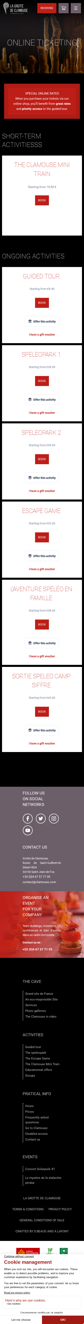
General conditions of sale (42, 1220)
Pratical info (37, 1093)
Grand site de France (39, 994)
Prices (29, 1112)
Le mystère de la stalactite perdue (43, 1180)
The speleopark (35, 1053)
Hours (29, 1106)
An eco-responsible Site (41, 999)
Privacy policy (60, 1209)
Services (31, 1005)
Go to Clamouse (36, 1128)
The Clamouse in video (40, 1016)
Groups (30, 1075)
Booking (47, 8)
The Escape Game (37, 1058)
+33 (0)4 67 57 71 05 (36, 877)
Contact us (32, 1139)
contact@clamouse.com (39, 882)
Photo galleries (35, 1011)
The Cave (32, 981)
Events (30, 1156)
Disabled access (36, 1134)
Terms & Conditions (28, 1209)
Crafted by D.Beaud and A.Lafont (42, 1231)
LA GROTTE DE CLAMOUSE (42, 1198)
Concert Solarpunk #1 (40, 1169)
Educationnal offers (38, 1070)
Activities (33, 1034)
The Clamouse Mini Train (42, 1064)
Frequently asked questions (37, 1120)
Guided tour (33, 1047)
